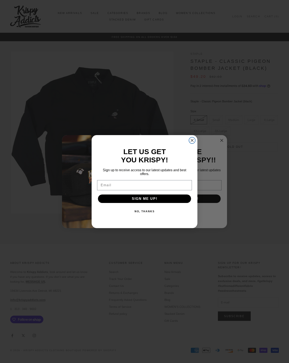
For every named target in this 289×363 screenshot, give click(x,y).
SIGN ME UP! (144, 198)
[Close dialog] (192, 140)
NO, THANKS (145, 211)
